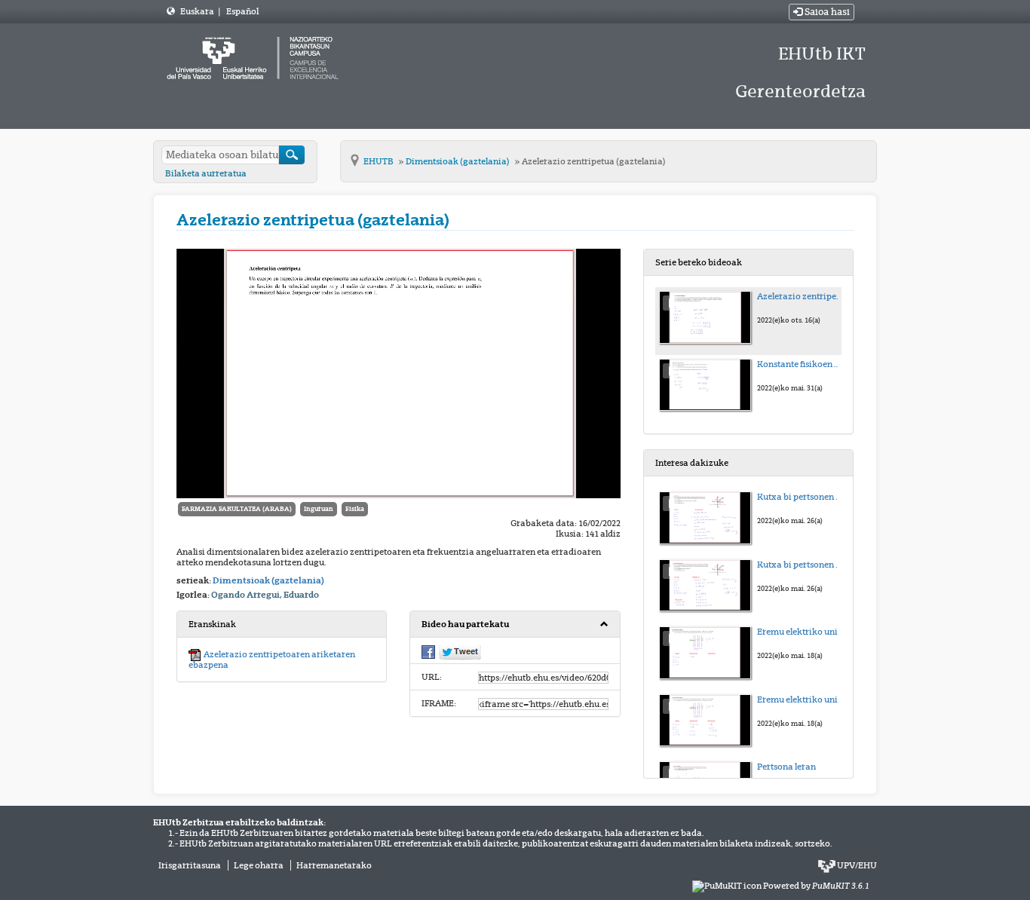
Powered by (816, 885)
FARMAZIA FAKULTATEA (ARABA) (237, 509)
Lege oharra (259, 865)
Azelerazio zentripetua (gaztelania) (594, 161)
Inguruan (318, 509)
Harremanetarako (334, 865)
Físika (354, 509)
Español (242, 11)
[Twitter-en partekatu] (460, 651)
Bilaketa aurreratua (206, 173)
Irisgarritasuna (189, 865)
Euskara (198, 11)
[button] (514, 624)
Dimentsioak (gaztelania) (458, 161)
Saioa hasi (826, 12)
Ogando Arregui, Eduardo (265, 594)
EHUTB (379, 161)
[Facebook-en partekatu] (428, 650)
